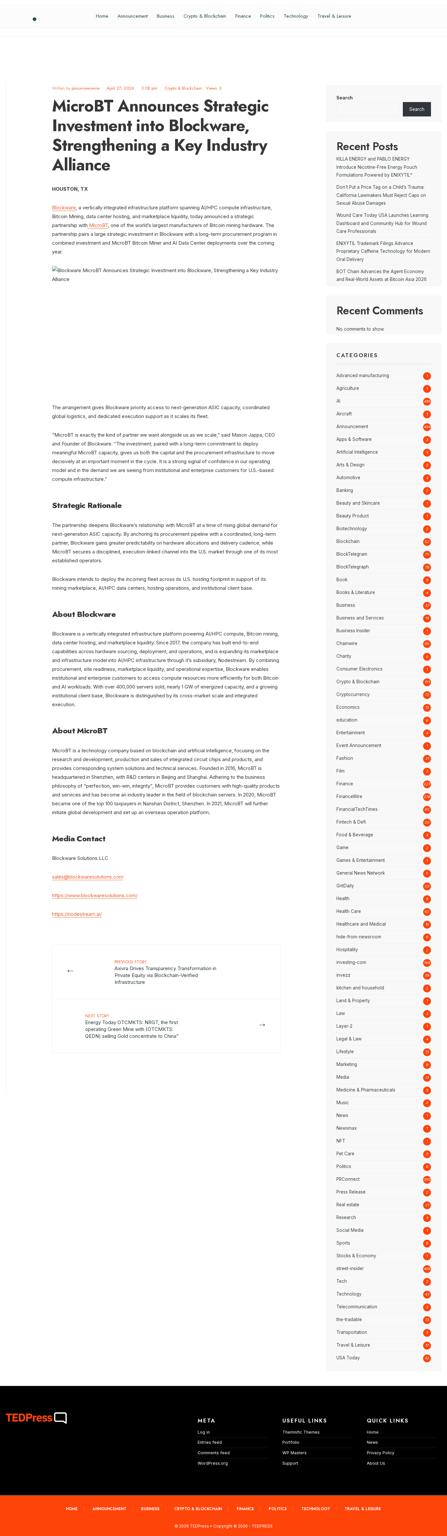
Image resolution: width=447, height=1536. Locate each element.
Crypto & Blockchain (205, 16)
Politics (267, 16)
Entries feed (210, 1442)
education (346, 720)
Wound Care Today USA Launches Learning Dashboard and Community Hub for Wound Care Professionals (382, 223)
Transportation (351, 1332)
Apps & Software (354, 439)
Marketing (346, 1064)
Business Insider (353, 630)
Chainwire (346, 643)
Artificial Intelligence (357, 452)
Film (340, 771)
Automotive (348, 477)
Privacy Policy (380, 1452)
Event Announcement (358, 745)
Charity (343, 656)
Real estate (347, 1204)
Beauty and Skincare (358, 503)
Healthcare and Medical (361, 924)
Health (342, 898)
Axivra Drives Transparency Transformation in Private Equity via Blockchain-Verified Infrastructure (165, 972)
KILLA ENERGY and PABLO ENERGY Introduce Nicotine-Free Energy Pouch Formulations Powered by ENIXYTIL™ (376, 167)
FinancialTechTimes (357, 809)
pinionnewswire (85, 88)
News (342, 1115)
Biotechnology (351, 528)
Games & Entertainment (360, 860)
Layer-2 (344, 1026)
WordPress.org (213, 1463)
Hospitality (347, 949)
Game (342, 847)
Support (290, 1463)
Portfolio (290, 1442)
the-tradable (349, 1319)
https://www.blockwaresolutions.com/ (94, 895)
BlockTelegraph (352, 566)
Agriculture (347, 388)
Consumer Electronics (359, 669)
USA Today (348, 1357)
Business (165, 16)
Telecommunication (356, 1306)
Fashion (344, 758)
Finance (243, 16)
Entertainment (350, 732)
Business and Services (360, 617)
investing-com (351, 962)
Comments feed (214, 1452)
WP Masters (294, 1452)
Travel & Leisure (334, 16)
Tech (341, 1281)
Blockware (64, 207)
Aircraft (344, 413)
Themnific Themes (301, 1432)
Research (346, 1217)
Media (342, 1077)
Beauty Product (352, 515)
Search (344, 97)
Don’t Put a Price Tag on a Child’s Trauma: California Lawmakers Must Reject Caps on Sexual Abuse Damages (381, 195)
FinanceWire (349, 796)
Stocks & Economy (356, 1255)
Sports (343, 1243)
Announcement (132, 16)
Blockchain (348, 541)
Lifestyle (345, 1051)
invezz (343, 975)
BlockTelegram (351, 554)
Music (342, 1102)
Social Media (350, 1230)
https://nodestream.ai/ (77, 914)
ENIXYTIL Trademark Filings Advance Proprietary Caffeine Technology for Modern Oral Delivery (383, 251)
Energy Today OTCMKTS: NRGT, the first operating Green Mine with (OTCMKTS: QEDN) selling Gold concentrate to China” (132, 1026)
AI (338, 401)
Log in (204, 1432)
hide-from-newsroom (358, 936)
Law (340, 1013)
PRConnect (348, 1179)
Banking (344, 490)
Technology (296, 16)
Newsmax (346, 1128)
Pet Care (345, 1153)
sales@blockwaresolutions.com (87, 877)
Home (102, 16)
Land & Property (353, 1000)
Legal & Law (349, 1038)
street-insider (350, 1268)
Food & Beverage (354, 834)
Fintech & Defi (351, 822)
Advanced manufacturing (362, 375)
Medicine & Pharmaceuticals (365, 1089)
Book (342, 579)
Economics (348, 707)
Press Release (351, 1192)
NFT (340, 1140)
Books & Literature (355, 592)
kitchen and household (360, 987)
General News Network (360, 873)
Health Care (348, 911)
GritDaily (345, 885)
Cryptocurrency (353, 694)
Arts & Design (350, 464)
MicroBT (98, 225)
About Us (376, 1463)
